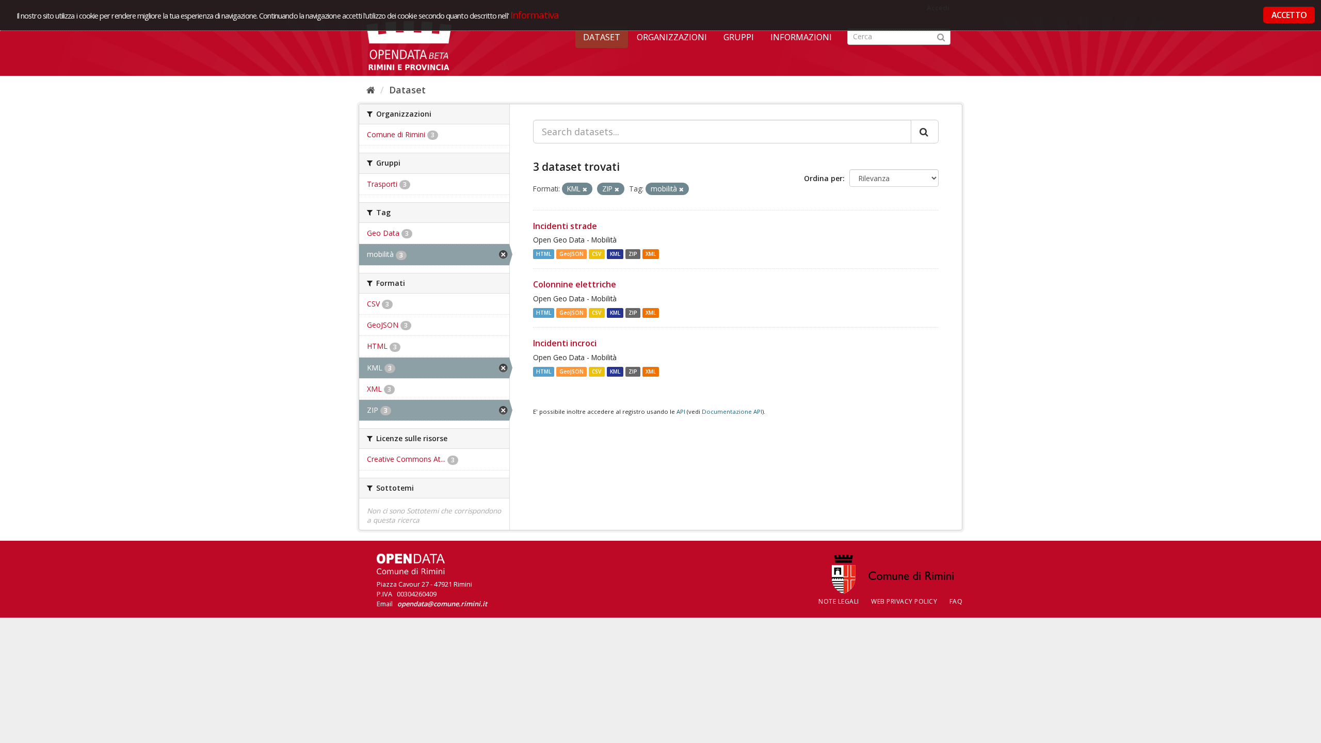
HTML (543, 253)
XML (651, 253)
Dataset (601, 37)
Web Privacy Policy (904, 601)
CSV (596, 253)
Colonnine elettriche (574, 284)
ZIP (633, 253)
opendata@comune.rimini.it (442, 603)
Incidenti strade (565, 226)
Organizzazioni (672, 37)
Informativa (534, 14)
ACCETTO (1289, 15)
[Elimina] (585, 189)
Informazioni (801, 37)
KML (615, 253)
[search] (925, 131)
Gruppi (738, 37)
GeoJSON (571, 253)
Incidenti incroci (565, 343)
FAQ (956, 601)
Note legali (838, 601)
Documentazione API (732, 411)
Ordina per (823, 178)
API (680, 411)
